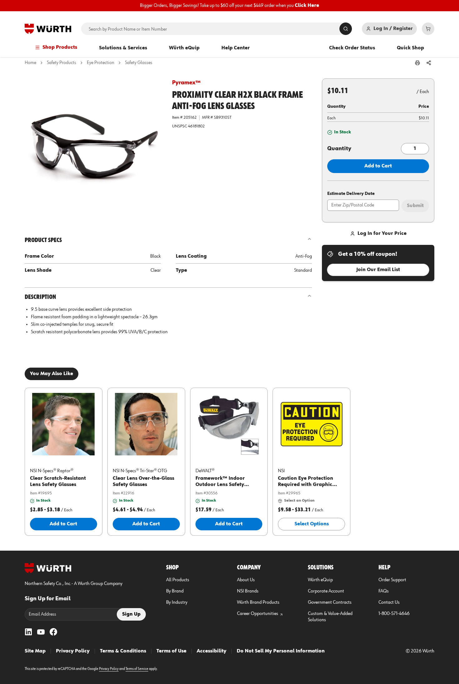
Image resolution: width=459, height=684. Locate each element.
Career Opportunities (257, 613)
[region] (229, 5)
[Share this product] (428, 62)
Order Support (392, 579)
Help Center (235, 48)
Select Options (311, 524)
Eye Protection (100, 62)
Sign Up (131, 614)
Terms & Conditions (123, 651)
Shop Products (59, 47)
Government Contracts (330, 602)
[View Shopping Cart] (428, 28)
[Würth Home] (48, 28)
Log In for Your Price (382, 233)
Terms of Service (137, 669)
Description (40, 297)
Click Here (307, 5)
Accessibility (211, 651)
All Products (177, 579)
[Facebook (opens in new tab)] (53, 632)
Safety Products (61, 62)
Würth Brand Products (258, 602)
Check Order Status (352, 48)
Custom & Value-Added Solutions (330, 616)
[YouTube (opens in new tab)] (41, 632)
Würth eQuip (184, 48)
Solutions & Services (123, 48)
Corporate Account (326, 591)
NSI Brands (248, 591)
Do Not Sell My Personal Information (281, 651)
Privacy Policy (73, 651)
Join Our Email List (378, 269)
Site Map (35, 651)
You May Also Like (51, 373)
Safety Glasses (138, 62)
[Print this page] (417, 62)
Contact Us (389, 602)
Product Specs (43, 240)
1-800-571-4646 (394, 613)
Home (30, 62)
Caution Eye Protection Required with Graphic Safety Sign (305, 484)
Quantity (339, 148)
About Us (246, 579)
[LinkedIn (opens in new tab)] (28, 632)
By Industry (176, 602)
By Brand (175, 591)
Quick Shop (410, 48)
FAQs (383, 591)
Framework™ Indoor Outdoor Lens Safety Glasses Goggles (220, 484)
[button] (93, 147)
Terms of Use (171, 651)
